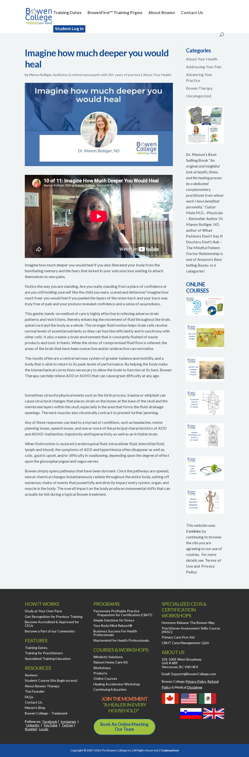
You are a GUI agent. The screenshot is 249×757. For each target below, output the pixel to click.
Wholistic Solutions (108, 657)
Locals (43, 729)
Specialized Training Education (48, 658)
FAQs (29, 697)
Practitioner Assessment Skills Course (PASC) (191, 630)
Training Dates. (36, 648)
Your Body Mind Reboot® (112, 625)
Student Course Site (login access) (51, 680)
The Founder (34, 691)
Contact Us (192, 13)
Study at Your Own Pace (43, 611)
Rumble (30, 729)
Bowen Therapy (199, 88)
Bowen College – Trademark (46, 713)
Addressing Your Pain (204, 66)
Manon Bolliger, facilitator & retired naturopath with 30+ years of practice (84, 75)
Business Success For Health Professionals (115, 633)
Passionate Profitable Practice (116, 611)
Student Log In (69, 28)
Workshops (102, 668)
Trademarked (169, 750)
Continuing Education (109, 689)
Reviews (31, 675)
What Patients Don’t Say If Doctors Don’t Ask (204, 236)
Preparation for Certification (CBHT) (124, 615)
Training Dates (67, 13)
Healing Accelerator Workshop (116, 684)
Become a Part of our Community (50, 631)
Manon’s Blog (35, 708)
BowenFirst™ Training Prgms (115, 13)
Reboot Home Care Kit (110, 662)
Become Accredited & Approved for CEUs (52, 624)
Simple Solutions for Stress (113, 620)
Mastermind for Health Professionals (121, 640)
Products (100, 673)
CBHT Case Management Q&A (185, 643)
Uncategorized (198, 96)
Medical (189, 687)
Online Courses (105, 678)
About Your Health (157, 75)
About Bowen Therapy (42, 686)
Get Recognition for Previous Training (53, 616)
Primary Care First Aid (178, 637)
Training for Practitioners (44, 653)
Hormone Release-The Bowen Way (188, 623)
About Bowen (161, 13)
